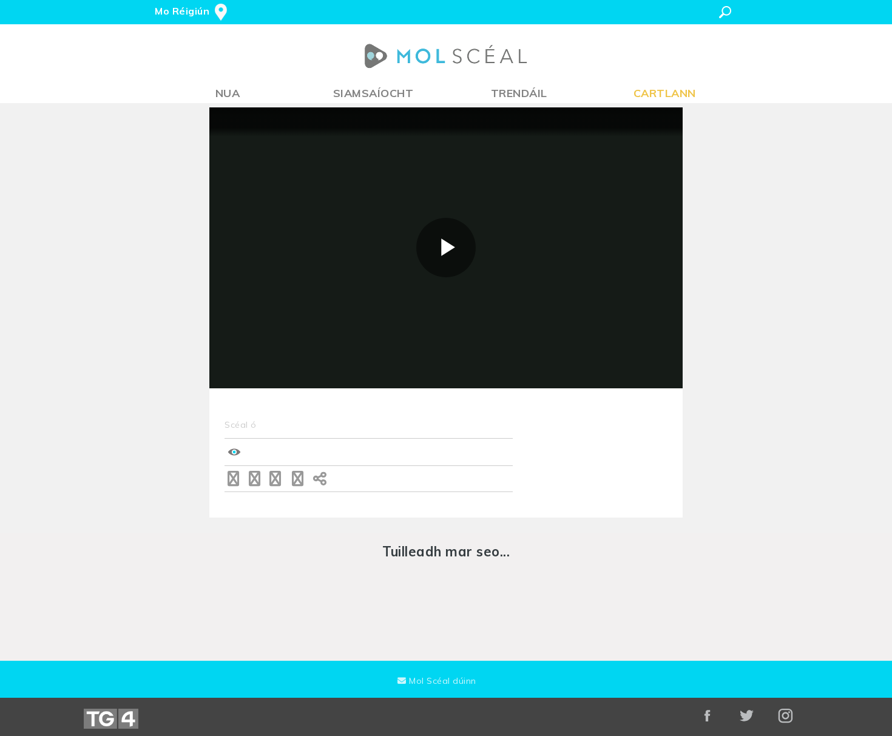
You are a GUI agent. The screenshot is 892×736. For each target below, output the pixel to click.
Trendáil (519, 93)
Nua (227, 93)
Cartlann (665, 93)
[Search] (725, 12)
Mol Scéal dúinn (441, 680)
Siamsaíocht (373, 93)
